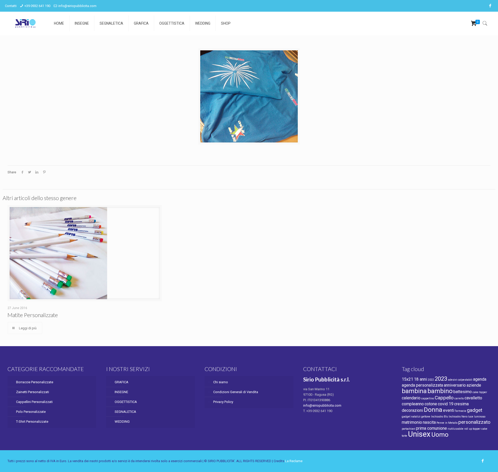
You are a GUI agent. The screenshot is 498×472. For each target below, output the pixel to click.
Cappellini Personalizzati (34, 402)
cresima (461, 403)
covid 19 (445, 403)
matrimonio (412, 422)
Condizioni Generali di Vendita (235, 392)
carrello (459, 398)
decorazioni (412, 410)
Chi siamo (220, 382)
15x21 (407, 379)
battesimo (462, 391)
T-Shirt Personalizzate (32, 421)
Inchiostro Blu (439, 416)
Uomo (439, 434)
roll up (468, 428)
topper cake (480, 428)
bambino (440, 391)
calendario (411, 397)
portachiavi (408, 428)
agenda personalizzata (422, 385)
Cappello (444, 398)
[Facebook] (490, 5)
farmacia (460, 411)
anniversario (455, 385)
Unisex (419, 434)
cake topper (480, 392)
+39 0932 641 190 (37, 6)
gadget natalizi (411, 416)
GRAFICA (121, 382)
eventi (448, 410)
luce (470, 416)
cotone (431, 403)
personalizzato (474, 422)
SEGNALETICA (125, 412)
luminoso (479, 416)
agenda (479, 379)
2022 (431, 379)
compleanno (413, 403)
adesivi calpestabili (460, 379)
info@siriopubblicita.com (77, 6)
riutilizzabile (456, 428)
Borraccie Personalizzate (34, 382)
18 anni (420, 379)
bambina (414, 391)
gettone (425, 416)
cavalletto (473, 397)
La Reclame (293, 461)
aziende (474, 385)
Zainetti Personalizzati (32, 392)
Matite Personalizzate (33, 315)
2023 (441, 378)
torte (404, 435)
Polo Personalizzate (31, 412)
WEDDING (122, 421)
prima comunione (431, 428)
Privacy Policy (223, 402)
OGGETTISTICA (126, 402)
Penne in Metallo (447, 423)
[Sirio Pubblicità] (25, 23)
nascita (429, 422)
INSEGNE (121, 392)
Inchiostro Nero (458, 416)
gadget (474, 410)
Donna (433, 409)
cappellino (427, 398)
